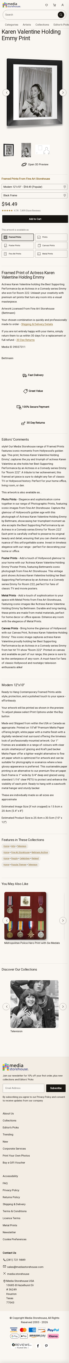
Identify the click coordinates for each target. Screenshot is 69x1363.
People (14, 858)
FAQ (5, 1183)
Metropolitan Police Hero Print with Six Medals (32, 943)
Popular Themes (18, 864)
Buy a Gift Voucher (14, 1162)
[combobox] (30, 15)
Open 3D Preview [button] (37, 164)
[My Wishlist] (46, 5)
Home (6, 846)
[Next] (62, 92)
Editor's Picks (11, 1127)
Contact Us (9, 1252)
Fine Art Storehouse (20, 852)
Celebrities (25, 858)
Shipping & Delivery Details (37, 324)
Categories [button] (11, 24)
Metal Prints (10, 1225)
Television (21, 846)
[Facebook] (38, 1347)
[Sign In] (62, 5)
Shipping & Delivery (14, 1204)
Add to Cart (35, 219)
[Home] (13, 4)
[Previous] (6, 92)
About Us (8, 1113)
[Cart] (54, 5)
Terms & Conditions (15, 1211)
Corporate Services (14, 1148)
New (5, 1141)
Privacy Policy (11, 1190)
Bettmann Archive (40, 852)
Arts (13, 846)
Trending (8, 1134)
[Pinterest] (46, 1347)
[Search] (61, 15)
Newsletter (9, 1232)
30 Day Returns (25, 339)
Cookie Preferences (14, 1239)
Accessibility (10, 1176)
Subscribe (56, 1088)
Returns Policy (11, 1197)
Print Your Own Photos (16, 1155)
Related (35, 858)
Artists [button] (27, 24)
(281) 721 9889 (16, 1259)
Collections (42, 24)
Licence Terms (11, 1218)
